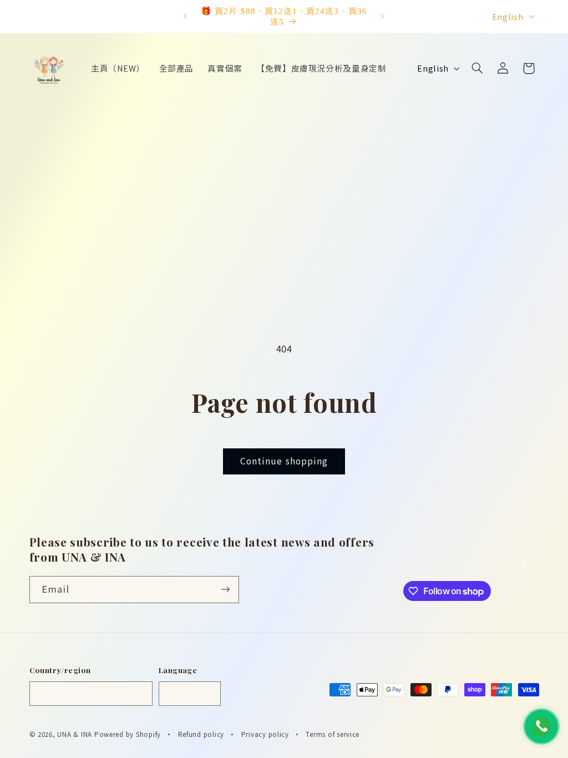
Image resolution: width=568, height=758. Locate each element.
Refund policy (201, 734)
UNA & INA (74, 734)
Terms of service (332, 734)
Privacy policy (265, 734)
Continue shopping (284, 460)
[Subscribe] (225, 589)
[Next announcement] (383, 17)
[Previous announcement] (185, 17)
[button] (477, 68)
